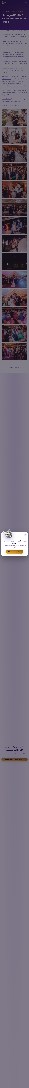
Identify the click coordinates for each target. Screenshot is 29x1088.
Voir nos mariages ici (14, 552)
